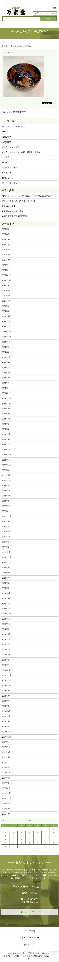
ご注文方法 (7, 157)
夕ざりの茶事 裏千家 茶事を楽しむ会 (18, 201)
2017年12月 (7, 737)
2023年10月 (7, 403)
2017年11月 (7, 742)
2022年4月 (6, 496)
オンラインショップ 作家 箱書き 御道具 (21, 152)
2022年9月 (6, 470)
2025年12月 (7, 270)
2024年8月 (6, 352)
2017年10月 (7, 747)
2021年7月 (6, 532)
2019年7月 (6, 639)
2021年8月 (6, 527)
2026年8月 (6, 229)
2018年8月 (6, 696)
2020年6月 (6, 583)
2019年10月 (7, 624)
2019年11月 (7, 619)
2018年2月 (6, 727)
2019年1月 (6, 670)
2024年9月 (6, 347)
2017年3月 (6, 783)
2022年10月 (7, 465)
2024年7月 (6, 357)
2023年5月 (6, 429)
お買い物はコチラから (44, 13)
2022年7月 (6, 480)
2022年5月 (6, 491)
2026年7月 (6, 234)
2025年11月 (7, 275)
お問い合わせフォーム (29, 912)
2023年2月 (6, 444)
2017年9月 (6, 752)
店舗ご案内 (7, 137)
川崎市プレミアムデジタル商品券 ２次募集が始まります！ (28, 196)
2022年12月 (7, 455)
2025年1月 (6, 327)
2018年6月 (6, 706)
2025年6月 (6, 301)
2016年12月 (7, 798)
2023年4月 (6, 434)
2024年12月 (7, 332)
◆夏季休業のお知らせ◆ (12, 211)
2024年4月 (6, 373)
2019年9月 (6, 629)
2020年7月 (6, 578)
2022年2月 (6, 506)
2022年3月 (6, 501)
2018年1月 (6, 732)
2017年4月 (6, 778)
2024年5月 (6, 368)
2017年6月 (6, 768)
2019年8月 (6, 634)
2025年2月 (6, 321)
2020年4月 (6, 593)
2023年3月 (6, 439)
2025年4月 (6, 311)
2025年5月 (6, 306)
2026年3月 (6, 255)
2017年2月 (6, 788)
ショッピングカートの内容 (13, 127)
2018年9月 (6, 691)
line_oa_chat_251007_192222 (14, 112)
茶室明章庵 (7, 142)
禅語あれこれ (7, 162)
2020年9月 (6, 568)
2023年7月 (6, 419)
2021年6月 (6, 537)
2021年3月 (6, 547)
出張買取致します (9, 168)
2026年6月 (6, 239)
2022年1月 (6, 511)
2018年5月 (6, 711)
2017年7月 (6, 763)
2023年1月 (6, 450)
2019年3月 (6, 660)
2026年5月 (6, 244)
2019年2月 (6, 665)
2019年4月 (6, 655)
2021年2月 (6, 552)
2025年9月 (6, 285)
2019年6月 (6, 645)
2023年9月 (6, 409)
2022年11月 (7, 460)
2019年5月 (6, 650)
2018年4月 (6, 716)
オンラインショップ (10, 147)
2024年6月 (6, 362)
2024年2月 (6, 383)
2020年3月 (6, 598)
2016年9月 (6, 809)
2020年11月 (7, 562)
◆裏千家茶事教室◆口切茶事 (14, 216)
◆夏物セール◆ (8, 206)
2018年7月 (6, 701)
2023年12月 (7, 393)
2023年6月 (6, 424)
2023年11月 (7, 398)
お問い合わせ (7, 178)
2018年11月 (7, 680)
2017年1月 (6, 793)
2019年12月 (7, 614)
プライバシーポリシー (11, 183)
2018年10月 (7, 686)
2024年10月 (7, 342)
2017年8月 (6, 757)
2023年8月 (6, 414)
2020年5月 (6, 588)
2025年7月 (6, 296)
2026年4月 (6, 250)
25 (21, 842)
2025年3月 (6, 316)
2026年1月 (6, 265)
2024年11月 (7, 337)
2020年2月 (6, 603)
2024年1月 (6, 388)
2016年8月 (6, 814)
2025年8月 (6, 291)
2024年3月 (6, 378)
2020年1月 (6, 609)
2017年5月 (6, 773)
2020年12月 (7, 557)
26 (29, 842)
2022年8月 (6, 475)
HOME (4, 46)
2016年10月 (7, 804)
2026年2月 (6, 260)
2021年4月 (6, 542)
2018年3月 (6, 721)
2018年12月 (7, 675)
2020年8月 (6, 573)
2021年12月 (7, 516)
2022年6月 (6, 486)
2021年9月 (6, 521)
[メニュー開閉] (54, 8)
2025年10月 (7, 280)
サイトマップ (7, 173)
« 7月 (4, 820)
